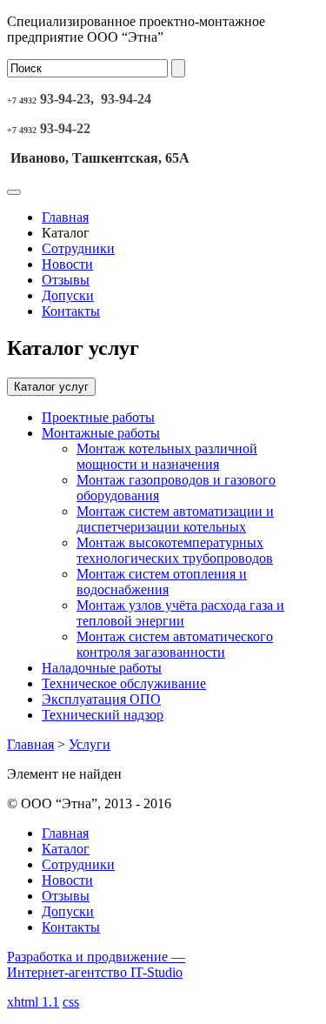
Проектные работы (98, 417)
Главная (65, 217)
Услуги (89, 744)
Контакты (71, 311)
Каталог (66, 848)
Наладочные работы (102, 667)
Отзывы (66, 279)
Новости (67, 264)
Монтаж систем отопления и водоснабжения (162, 581)
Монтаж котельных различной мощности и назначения (167, 456)
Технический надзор (102, 714)
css (71, 1001)
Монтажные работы (101, 432)
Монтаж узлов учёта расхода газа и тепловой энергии (180, 613)
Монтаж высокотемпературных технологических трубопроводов (175, 550)
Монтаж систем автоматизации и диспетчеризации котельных (175, 519)
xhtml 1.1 (33, 1001)
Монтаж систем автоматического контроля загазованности (175, 644)
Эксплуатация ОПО (101, 699)
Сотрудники (78, 248)
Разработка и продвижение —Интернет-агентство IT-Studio (96, 964)
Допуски (68, 295)
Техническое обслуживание (124, 683)
